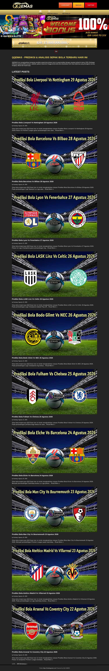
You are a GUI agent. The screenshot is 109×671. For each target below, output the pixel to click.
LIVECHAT (65, 5)
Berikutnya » (23, 664)
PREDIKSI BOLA (52, 13)
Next (107, 26)
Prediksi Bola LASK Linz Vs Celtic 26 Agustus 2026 (32, 299)
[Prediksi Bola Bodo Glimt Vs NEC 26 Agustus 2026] (54, 333)
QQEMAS (15, 62)
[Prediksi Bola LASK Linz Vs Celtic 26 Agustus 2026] (54, 274)
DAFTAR (91, 5)
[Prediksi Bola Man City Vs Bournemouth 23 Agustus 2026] (54, 509)
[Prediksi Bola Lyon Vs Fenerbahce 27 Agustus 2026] (54, 215)
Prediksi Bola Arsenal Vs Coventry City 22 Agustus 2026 (34, 652)
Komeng (15, 125)
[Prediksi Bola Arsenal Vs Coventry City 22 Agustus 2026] (54, 627)
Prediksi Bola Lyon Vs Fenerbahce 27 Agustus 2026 (32, 240)
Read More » (59, 130)
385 (18, 664)
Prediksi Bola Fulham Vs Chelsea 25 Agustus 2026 (32, 417)
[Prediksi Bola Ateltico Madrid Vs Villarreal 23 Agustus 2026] (54, 568)
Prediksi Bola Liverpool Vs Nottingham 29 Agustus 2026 (34, 123)
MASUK (78, 5)
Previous (2, 26)
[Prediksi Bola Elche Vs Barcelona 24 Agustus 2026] (54, 450)
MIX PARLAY (66, 13)
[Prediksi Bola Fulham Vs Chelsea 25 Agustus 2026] (54, 391)
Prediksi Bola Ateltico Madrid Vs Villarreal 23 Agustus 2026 (36, 593)
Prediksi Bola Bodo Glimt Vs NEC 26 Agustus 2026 (32, 358)
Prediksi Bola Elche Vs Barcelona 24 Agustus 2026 (32, 475)
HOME (41, 13)
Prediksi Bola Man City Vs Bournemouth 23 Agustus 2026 (35, 534)
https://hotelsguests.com (49, 668)
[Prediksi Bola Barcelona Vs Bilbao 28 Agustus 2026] (54, 156)
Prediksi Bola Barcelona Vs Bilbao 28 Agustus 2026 (32, 181)
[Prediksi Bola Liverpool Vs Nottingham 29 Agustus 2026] (54, 97)
